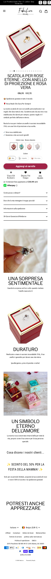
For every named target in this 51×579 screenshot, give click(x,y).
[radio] (13, 146)
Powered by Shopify (30, 560)
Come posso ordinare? (12, 193)
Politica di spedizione (22, 541)
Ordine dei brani (28, 533)
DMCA (34, 541)
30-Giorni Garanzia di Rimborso (15, 216)
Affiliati (7, 533)
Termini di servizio (15, 537)
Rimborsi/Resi (41, 533)
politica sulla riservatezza (33, 537)
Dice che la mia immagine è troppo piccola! (19, 201)
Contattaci (16, 533)
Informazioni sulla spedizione (14, 209)
